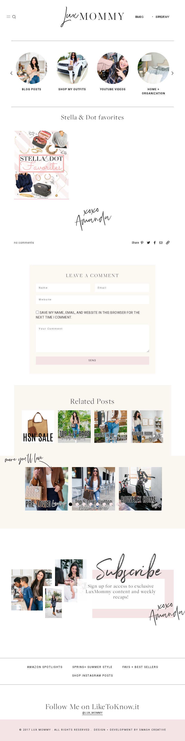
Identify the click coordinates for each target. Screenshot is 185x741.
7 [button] (111, 504)
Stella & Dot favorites (92, 117)
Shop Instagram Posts (92, 675)
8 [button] (118, 504)
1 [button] (70, 504)
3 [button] (84, 504)
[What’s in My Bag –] (110, 441)
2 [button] (77, 504)
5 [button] (97, 504)
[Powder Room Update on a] (147, 441)
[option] (31, 72)
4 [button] (90, 504)
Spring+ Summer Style (92, 667)
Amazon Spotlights (44, 667)
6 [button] (104, 504)
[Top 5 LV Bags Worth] (74, 441)
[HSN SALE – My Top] (38, 441)
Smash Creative (152, 729)
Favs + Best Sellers (140, 667)
